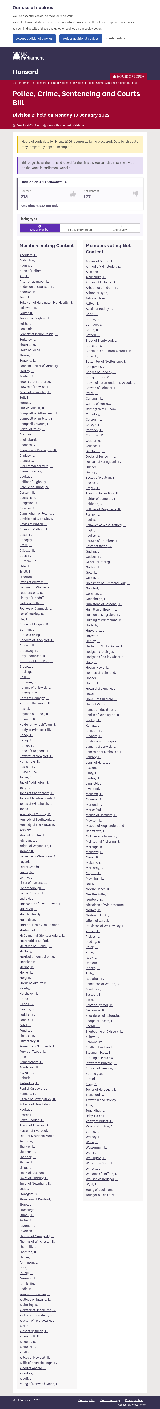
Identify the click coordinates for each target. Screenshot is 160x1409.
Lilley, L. (92, 773)
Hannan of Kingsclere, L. (103, 615)
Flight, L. (92, 530)
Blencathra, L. (96, 346)
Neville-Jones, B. (98, 889)
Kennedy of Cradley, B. (35, 814)
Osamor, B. (27, 1009)
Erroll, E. (26, 571)
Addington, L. (29, 260)
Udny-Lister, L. (96, 1116)
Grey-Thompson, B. (33, 656)
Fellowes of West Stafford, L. (106, 525)
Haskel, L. (27, 709)
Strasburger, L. (30, 1210)
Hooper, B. (93, 678)
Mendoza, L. (94, 852)
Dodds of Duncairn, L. (101, 456)
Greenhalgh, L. (96, 599)
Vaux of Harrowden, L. (35, 1294)
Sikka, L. (25, 1167)
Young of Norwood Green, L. (39, 1384)
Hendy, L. (26, 735)
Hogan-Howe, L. (97, 667)
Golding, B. (27, 645)
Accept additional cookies (34, 38)
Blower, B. (26, 355)
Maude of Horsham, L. (101, 815)
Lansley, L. (93, 757)
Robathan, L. (95, 979)
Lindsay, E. (93, 778)
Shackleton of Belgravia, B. (104, 1015)
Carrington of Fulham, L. (103, 409)
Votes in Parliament (45, 168)
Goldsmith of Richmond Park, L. (108, 583)
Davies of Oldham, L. (34, 529)
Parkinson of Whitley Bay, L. (105, 926)
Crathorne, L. (95, 441)
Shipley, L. (27, 1162)
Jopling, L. (93, 720)
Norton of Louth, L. (99, 915)
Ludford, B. (27, 898)
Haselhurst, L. (96, 630)
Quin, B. (25, 1057)
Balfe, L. (92, 314)
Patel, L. (25, 1025)
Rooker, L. (27, 1109)
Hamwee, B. (28, 682)
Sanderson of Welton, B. (103, 984)
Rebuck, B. (27, 1078)
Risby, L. (92, 973)
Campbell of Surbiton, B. (37, 418)
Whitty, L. (26, 1352)
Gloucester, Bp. (30, 635)
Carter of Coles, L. (32, 429)
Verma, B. (93, 1132)
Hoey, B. (91, 662)
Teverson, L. (28, 1231)
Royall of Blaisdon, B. (34, 1125)
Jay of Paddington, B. (34, 782)
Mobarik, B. (94, 863)
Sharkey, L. (27, 1146)
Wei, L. (91, 1153)
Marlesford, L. (95, 810)
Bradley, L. (27, 371)
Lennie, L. (26, 877)
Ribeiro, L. (93, 968)
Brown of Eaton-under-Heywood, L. (110, 382)
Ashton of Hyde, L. (99, 293)
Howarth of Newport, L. (36, 756)
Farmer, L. (93, 514)
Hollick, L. (27, 745)
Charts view (120, 230)
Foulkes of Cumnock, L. (36, 608)
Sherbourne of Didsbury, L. (104, 1031)
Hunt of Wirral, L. (98, 704)
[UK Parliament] (28, 55)
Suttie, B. (26, 1220)
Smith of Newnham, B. (35, 1183)
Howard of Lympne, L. (101, 688)
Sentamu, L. (28, 1141)
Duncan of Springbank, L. (103, 462)
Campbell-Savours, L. (35, 424)
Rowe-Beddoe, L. (32, 1120)
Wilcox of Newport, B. (35, 1357)
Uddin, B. (26, 1289)
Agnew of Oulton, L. (100, 261)
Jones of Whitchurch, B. (36, 804)
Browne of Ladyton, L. (35, 387)
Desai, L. (26, 534)
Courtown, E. (95, 435)
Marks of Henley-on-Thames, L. (41, 925)
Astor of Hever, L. (98, 298)
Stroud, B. (92, 1079)
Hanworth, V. (29, 693)
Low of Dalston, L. (32, 893)
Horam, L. (93, 683)
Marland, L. (94, 804)
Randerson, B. (29, 1067)
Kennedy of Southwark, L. (37, 819)
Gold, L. (91, 572)
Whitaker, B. (28, 1347)
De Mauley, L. (95, 451)
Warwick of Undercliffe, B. (38, 1310)
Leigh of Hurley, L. (98, 762)
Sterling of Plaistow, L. (101, 1058)
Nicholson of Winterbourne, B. (107, 905)
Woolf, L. (26, 1378)
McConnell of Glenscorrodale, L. (42, 935)
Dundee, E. (93, 467)
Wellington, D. (96, 1158)
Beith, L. (25, 323)
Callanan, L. (94, 398)
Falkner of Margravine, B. (103, 509)
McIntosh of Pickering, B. (103, 841)
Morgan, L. (27, 978)
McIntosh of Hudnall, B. (36, 946)
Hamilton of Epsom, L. (101, 609)
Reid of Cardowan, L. (34, 1088)
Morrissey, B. (95, 868)
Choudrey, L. (94, 414)
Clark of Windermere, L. (36, 466)
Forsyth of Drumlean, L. (102, 541)
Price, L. (91, 952)
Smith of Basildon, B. (34, 1173)
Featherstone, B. (31, 593)
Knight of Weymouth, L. (36, 846)
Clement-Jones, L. (32, 471)
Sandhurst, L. (95, 989)
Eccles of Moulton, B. (100, 477)
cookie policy (93, 28)
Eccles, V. (92, 483)
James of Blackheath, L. (103, 710)
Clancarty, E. (28, 461)
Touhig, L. (26, 1273)
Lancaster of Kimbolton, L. (104, 752)
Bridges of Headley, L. (101, 372)
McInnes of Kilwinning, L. (103, 836)
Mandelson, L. (29, 920)
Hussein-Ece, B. (30, 772)
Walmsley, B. (29, 1305)
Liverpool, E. (94, 789)
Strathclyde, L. (96, 1074)
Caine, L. (92, 393)
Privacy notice (134, 1400)
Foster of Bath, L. (32, 603)
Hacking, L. (27, 672)
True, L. (91, 1105)
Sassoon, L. (94, 994)
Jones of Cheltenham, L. (37, 793)
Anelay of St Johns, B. (101, 282)
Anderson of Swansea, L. (37, 287)
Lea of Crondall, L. (32, 867)
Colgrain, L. (94, 419)
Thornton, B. (28, 1252)
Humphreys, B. (30, 761)
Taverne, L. (27, 1226)
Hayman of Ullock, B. (34, 714)
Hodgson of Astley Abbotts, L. (106, 657)
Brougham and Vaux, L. (102, 377)
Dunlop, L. (93, 472)
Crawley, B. (27, 508)
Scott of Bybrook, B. (99, 1005)
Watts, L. (26, 1326)
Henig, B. (26, 740)
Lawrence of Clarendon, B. (38, 856)
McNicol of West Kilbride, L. (39, 956)
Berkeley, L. (28, 339)
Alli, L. (24, 276)
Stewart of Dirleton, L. (101, 1063)
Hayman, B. (28, 719)
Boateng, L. (28, 360)
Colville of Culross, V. (34, 487)
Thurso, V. (26, 1257)
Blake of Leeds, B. (32, 350)
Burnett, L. (27, 403)
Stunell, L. (27, 1215)
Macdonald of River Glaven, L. (41, 904)
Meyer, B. (92, 857)
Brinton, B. (27, 376)
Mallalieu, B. (28, 909)
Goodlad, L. (94, 588)
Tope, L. (25, 1268)
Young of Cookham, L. (101, 1190)
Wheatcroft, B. (30, 1336)
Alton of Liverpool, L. (34, 281)
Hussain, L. (27, 767)
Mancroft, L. (94, 794)
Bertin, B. (92, 330)
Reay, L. (91, 957)
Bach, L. (25, 297)
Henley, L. (93, 641)
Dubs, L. (25, 556)
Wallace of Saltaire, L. (35, 1299)
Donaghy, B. (28, 540)
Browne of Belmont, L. (101, 388)
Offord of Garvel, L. (99, 921)
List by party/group (80, 230)
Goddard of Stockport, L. (37, 640)
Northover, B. (29, 993)
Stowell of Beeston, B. (101, 1068)
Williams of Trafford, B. (102, 1174)
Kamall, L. (93, 725)
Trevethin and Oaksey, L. (103, 1100)
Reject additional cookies (81, 38)
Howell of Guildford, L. (101, 699)
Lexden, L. (93, 768)
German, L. (27, 629)
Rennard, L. (28, 1094)
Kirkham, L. (94, 736)
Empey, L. (93, 488)
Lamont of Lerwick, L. (101, 746)
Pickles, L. (93, 936)
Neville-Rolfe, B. (97, 894)
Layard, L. (26, 862)
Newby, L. (27, 988)
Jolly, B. (25, 788)
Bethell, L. (93, 335)
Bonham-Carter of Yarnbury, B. (41, 366)
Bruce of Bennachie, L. (35, 392)
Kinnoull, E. (94, 731)
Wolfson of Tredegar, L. (102, 1179)
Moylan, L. (93, 873)
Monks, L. (26, 972)
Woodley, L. (28, 1373)
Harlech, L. (93, 625)
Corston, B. (27, 492)
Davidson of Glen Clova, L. (38, 519)
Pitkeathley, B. (30, 1041)
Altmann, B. (94, 272)
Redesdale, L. (29, 1083)
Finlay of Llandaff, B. (34, 598)
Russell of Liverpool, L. (36, 1131)
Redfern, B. (93, 963)
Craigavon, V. (29, 503)
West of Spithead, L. (34, 1331)
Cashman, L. (28, 434)
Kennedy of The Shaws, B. (37, 825)
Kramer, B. (27, 851)
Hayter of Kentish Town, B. (38, 724)
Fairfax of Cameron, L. (101, 499)
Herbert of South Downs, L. (105, 646)
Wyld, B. (92, 1184)
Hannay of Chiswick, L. (35, 687)
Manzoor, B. (94, 799)
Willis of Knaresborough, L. (38, 1363)
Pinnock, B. (27, 1036)
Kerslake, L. (28, 830)
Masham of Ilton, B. (33, 930)
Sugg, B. (91, 1084)
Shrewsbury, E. (96, 1042)
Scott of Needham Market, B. (40, 1136)
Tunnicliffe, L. (29, 1284)
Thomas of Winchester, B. (37, 1241)
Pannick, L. (27, 1020)
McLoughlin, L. (96, 847)
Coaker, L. (27, 476)
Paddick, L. (27, 1015)
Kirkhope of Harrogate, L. (103, 741)
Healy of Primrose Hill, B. (37, 730)
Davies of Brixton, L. (33, 524)
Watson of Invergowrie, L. (37, 1320)
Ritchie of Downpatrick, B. (38, 1099)
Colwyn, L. (93, 425)
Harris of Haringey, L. (34, 698)
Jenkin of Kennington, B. (103, 715)
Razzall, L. (27, 1073)
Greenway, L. (29, 651)
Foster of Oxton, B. (99, 546)
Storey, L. (26, 1204)
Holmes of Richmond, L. (102, 673)
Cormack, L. (94, 430)
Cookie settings (115, 38)
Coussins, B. (28, 498)
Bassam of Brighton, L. (35, 318)
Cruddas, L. (94, 446)
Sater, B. (91, 1000)
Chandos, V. (28, 445)
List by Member (39, 229)
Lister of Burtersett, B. (35, 883)
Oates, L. (26, 999)
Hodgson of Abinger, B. (101, 652)
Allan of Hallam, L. (33, 271)
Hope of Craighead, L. (35, 751)
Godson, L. (93, 567)
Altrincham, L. (96, 277)
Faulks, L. (92, 520)
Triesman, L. (28, 1278)
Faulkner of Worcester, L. (37, 587)
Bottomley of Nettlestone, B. (106, 361)
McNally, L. (28, 951)
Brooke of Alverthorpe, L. (37, 382)
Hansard (25, 72)
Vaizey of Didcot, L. (99, 1121)
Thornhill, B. (28, 1247)
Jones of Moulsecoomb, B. (38, 798)
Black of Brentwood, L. (101, 340)
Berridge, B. (94, 324)
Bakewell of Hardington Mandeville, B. (46, 302)
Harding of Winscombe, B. (104, 620)
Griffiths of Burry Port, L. (36, 661)
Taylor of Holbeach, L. (101, 1089)
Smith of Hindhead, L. (101, 1047)
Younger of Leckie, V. (100, 1195)
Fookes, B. (93, 535)
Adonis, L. (26, 265)
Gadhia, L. (93, 551)
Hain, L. (25, 677)
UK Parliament (21, 83)
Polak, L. (92, 947)
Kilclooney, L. (29, 840)
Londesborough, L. (32, 888)
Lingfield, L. (94, 783)
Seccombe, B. (95, 1010)
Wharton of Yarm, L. (100, 1163)
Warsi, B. (92, 1142)
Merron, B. (27, 967)
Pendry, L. (27, 1030)
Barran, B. (93, 319)
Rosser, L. (26, 1115)
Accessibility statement (132, 1404)
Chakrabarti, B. (30, 440)
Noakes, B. (93, 910)
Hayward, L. (94, 636)
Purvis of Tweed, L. (33, 1051)
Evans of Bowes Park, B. (102, 493)
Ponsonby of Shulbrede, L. (38, 1046)
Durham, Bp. (28, 561)
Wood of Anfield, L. (33, 1368)
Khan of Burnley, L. (33, 835)
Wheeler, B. (28, 1342)
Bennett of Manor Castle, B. (39, 334)
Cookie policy (86, 1400)
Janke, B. (26, 777)
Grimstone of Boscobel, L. (104, 604)
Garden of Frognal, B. (34, 624)
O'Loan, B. (27, 1004)
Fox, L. (24, 619)
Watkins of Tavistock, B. (36, 1315)
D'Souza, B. (27, 550)
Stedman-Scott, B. (98, 1052)
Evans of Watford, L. (34, 582)
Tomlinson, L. (29, 1262)
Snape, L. (26, 1189)
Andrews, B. (28, 292)
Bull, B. (24, 397)
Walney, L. (93, 1137)
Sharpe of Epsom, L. (100, 1021)
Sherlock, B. (28, 1157)
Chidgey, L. (27, 455)
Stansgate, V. (29, 1194)
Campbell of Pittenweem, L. (39, 413)
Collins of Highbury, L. (35, 482)
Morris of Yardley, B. (33, 983)
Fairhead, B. (94, 504)
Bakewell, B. (28, 308)
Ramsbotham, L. (31, 1062)
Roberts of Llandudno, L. (37, 1104)
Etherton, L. (28, 577)
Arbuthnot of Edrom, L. (102, 288)
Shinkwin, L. (94, 1037)
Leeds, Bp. (27, 872)
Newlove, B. (94, 899)
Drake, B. (26, 545)
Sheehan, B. (28, 1152)
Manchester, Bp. (31, 914)
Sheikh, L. (93, 1026)
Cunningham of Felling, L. (38, 513)
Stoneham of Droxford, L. (37, 1199)
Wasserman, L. (96, 1147)
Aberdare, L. (28, 255)
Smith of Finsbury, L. (34, 1178)
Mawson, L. (94, 820)
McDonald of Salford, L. (36, 941)
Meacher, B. (28, 962)
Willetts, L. (93, 1168)
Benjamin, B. (28, 329)
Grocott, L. (27, 666)
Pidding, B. (93, 942)
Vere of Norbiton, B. (99, 1126)
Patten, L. (93, 931)
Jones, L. (26, 809)
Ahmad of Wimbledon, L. (103, 266)
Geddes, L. (93, 557)
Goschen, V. (94, 593)
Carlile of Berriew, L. (100, 404)
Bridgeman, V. (95, 367)
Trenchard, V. (95, 1095)
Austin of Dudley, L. (99, 309)
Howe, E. (92, 694)
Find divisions (59, 83)
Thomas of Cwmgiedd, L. (37, 1236)
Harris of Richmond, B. (35, 703)
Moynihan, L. (95, 878)
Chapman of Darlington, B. (38, 450)
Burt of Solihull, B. (32, 408)
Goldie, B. (93, 578)
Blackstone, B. (29, 345)
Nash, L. (92, 884)
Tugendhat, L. (95, 1110)
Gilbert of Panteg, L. (100, 562)
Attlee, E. (92, 303)
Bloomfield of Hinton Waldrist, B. (109, 351)
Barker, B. (26, 313)
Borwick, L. (93, 356)
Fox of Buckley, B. (32, 614)
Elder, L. (25, 566)
